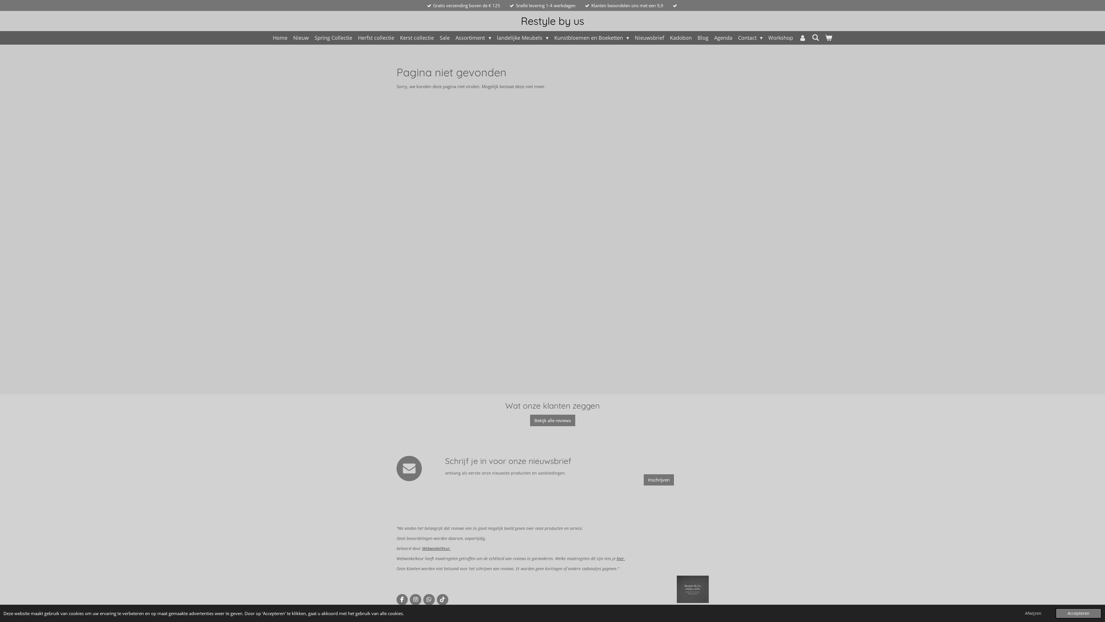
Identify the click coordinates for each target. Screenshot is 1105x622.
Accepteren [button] (1078, 613)
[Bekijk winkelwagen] (828, 38)
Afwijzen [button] (1033, 613)
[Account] (802, 38)
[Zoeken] (815, 37)
